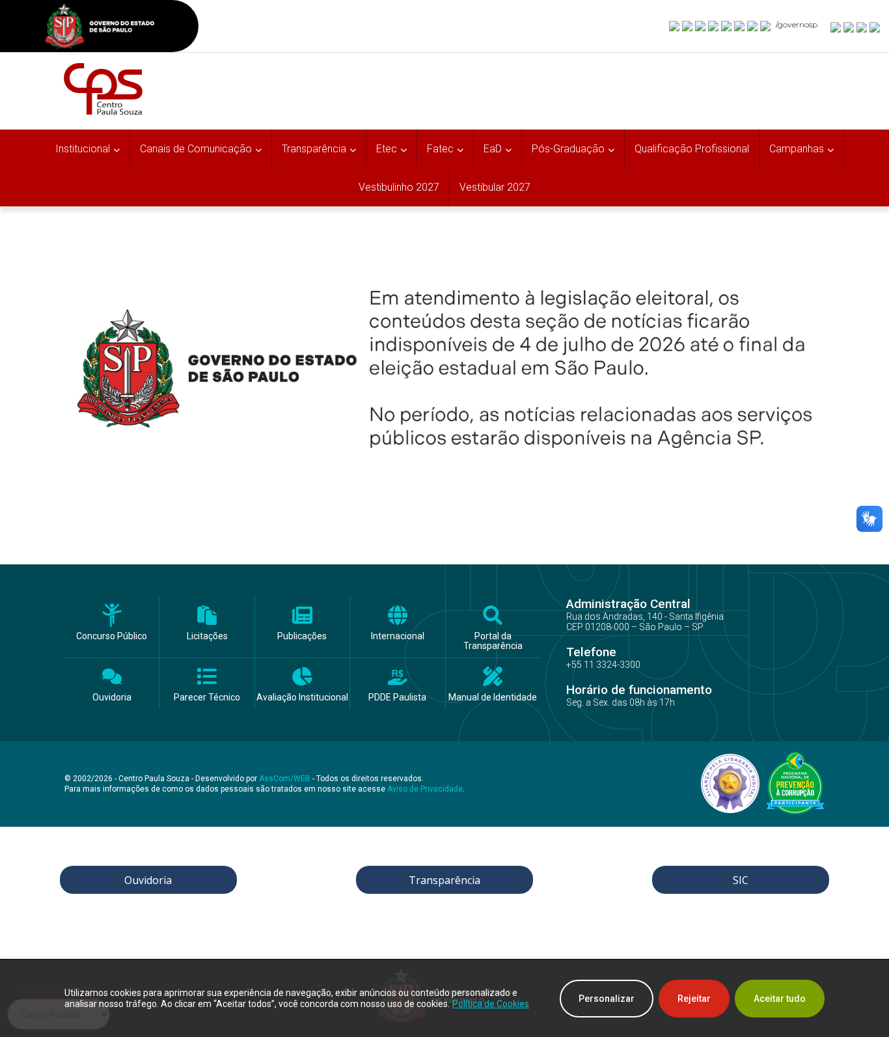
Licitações (207, 636)
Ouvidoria (111, 697)
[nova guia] (875, 27)
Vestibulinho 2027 (399, 187)
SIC (740, 880)
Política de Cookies (490, 1004)
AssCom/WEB (284, 778)
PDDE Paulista (397, 697)
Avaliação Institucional (302, 697)
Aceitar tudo (780, 998)
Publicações (302, 636)
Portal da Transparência (493, 641)
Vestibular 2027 (494, 187)
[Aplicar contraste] (862, 27)
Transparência (444, 880)
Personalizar (607, 998)
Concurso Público (111, 636)
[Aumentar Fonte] (836, 27)
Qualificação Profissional (692, 149)
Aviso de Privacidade (425, 789)
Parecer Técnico (207, 697)
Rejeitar (694, 998)
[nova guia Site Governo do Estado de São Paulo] (99, 27)
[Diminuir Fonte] (849, 27)
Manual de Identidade (492, 697)
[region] (444, 998)
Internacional (397, 636)
